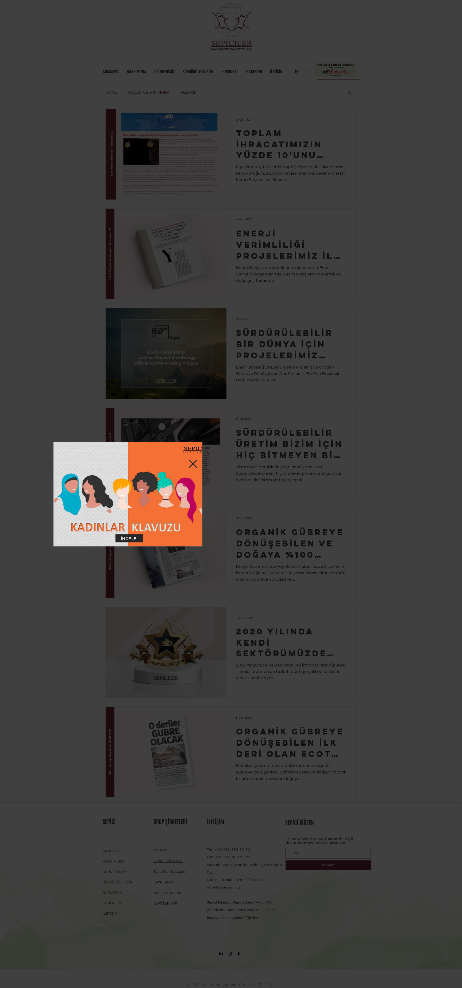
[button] (296, 464)
